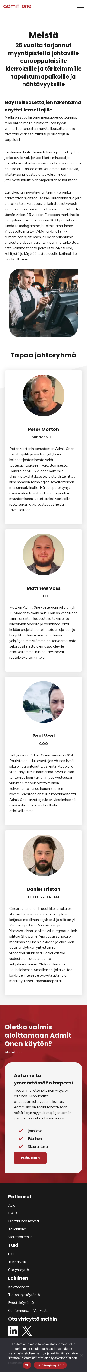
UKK (11, 1254)
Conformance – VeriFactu (28, 1310)
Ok (27, 1365)
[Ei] (81, 1355)
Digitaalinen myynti (23, 1221)
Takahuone (17, 1229)
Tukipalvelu (17, 1262)
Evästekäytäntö (21, 1302)
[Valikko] (78, 5)
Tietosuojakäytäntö (24, 1295)
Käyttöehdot (18, 1287)
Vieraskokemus (20, 1237)
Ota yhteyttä (18, 1270)
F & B (12, 1213)
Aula (11, 1205)
